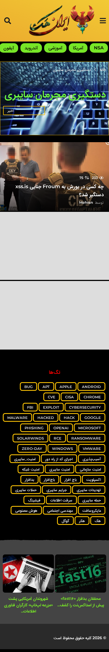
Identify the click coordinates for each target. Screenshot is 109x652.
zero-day (32, 448)
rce (57, 438)
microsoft (89, 428)
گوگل (65, 520)
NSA (99, 47)
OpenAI (60, 428)
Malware (17, 417)
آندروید (31, 47)
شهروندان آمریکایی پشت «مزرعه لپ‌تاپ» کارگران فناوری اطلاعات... (28, 605)
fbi (30, 407)
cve (51, 397)
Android (91, 386)
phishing (34, 428)
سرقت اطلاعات (61, 500)
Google (92, 417)
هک (98, 520)
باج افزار (71, 479)
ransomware (86, 438)
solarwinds (30, 438)
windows (62, 448)
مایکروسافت (91, 510)
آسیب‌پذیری (91, 459)
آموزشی (55, 47)
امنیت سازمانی (90, 469)
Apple (66, 386)
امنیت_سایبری (24, 459)
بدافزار (29, 479)
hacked (45, 417)
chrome (92, 397)
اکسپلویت (93, 479)
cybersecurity (85, 407)
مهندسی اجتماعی (60, 510)
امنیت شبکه (30, 469)
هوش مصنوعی (26, 510)
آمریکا (78, 47)
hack (69, 417)
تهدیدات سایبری (89, 490)
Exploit (51, 407)
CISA (69, 397)
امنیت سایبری (59, 469)
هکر (82, 520)
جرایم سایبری (56, 490)
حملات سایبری (26, 490)
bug (28, 386)
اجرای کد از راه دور (59, 459)
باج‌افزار (49, 479)
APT (46, 386)
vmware (92, 448)
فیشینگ (34, 500)
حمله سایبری (91, 500)
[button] (102, 20)
